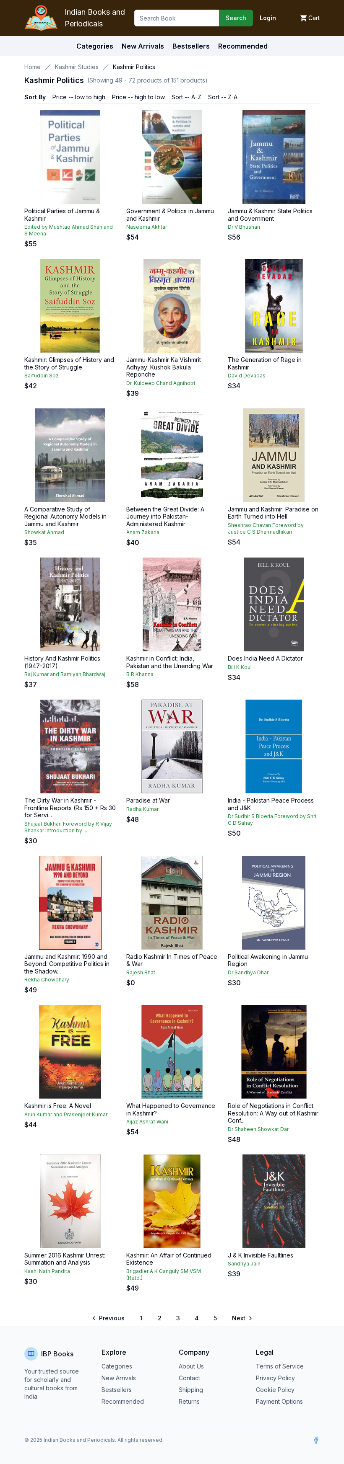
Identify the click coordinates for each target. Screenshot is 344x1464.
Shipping (191, 1389)
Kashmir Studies (77, 66)
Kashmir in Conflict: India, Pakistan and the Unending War (169, 662)
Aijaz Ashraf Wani (147, 1121)
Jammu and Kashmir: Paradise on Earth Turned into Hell (273, 513)
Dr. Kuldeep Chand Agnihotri (160, 383)
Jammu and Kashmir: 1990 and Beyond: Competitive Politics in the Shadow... (66, 964)
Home (32, 66)
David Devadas (247, 375)
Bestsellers (117, 1389)
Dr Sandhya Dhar (248, 972)
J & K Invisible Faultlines (260, 1255)
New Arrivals (119, 1377)
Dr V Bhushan (244, 227)
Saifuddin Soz (41, 375)
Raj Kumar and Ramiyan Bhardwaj (64, 674)
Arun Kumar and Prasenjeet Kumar (65, 1114)
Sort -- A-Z (186, 97)
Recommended (123, 1401)
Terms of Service (280, 1366)
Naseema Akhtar (146, 227)
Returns (189, 1401)
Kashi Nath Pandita (47, 1271)
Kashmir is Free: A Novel (57, 1105)
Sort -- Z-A (222, 97)
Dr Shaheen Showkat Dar (258, 1129)
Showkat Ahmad (44, 532)
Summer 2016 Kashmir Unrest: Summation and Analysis (64, 1259)
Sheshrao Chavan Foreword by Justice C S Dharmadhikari (266, 528)
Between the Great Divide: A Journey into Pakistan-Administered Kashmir (165, 516)
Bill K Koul (240, 667)
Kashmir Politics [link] (134, 66)
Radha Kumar (142, 809)
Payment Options (279, 1401)
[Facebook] (316, 1440)
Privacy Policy (275, 1377)
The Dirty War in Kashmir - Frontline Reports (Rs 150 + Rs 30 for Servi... (70, 807)
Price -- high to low (138, 97)
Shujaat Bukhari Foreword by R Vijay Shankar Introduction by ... (68, 827)
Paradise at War (148, 800)
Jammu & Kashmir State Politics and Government (270, 214)
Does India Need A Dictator (265, 658)
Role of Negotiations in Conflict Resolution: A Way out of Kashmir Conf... (273, 1113)
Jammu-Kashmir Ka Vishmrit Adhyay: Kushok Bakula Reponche (163, 367)
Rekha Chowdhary (46, 979)
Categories (94, 46)
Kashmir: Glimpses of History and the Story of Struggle (69, 363)
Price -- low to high (78, 97)
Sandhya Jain (244, 1263)
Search (236, 17)
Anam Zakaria (142, 532)
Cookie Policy (275, 1389)
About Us (191, 1366)
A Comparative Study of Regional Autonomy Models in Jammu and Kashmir (65, 516)
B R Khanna (140, 674)
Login (268, 17)
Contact (189, 1377)
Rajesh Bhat (140, 972)
